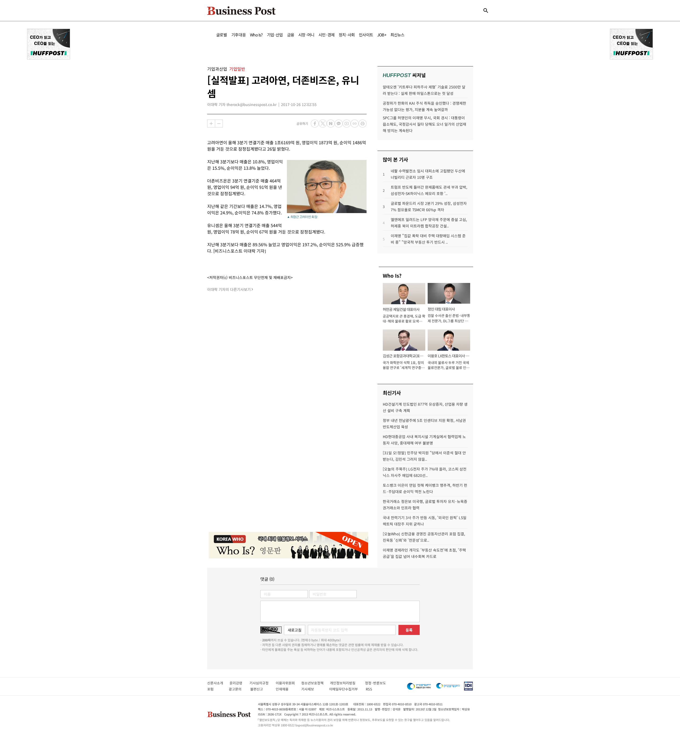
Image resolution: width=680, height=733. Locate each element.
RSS (369, 689)
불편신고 (260, 689)
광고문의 (237, 689)
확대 (211, 124)
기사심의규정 (262, 682)
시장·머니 (306, 34)
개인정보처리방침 (347, 682)
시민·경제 (326, 34)
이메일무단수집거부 (344, 689)
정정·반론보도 (375, 682)
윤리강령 (239, 682)
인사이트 (366, 34)
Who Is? (256, 34)
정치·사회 (347, 34)
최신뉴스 (397, 34)
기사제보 (312, 689)
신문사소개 (218, 682)
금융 (290, 34)
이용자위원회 (288, 682)
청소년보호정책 (315, 682)
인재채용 (286, 689)
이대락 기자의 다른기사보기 (229, 289)
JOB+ (381, 34)
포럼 (215, 689)
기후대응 (238, 34)
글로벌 (221, 34)
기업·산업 (275, 34)
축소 (219, 124)
